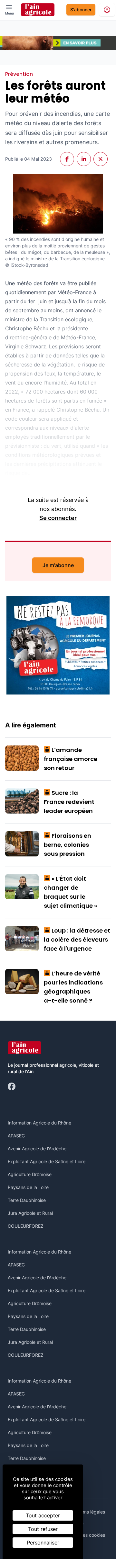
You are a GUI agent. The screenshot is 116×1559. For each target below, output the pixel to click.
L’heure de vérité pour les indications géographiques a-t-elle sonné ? (73, 986)
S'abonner (81, 9)
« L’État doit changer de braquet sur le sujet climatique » (70, 892)
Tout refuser (43, 1529)
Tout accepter (43, 1515)
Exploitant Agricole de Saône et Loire (46, 1161)
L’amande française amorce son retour (70, 759)
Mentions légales (87, 1511)
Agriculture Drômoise (30, 1174)
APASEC (16, 1135)
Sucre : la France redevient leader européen (69, 802)
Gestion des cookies (84, 1535)
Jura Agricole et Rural (30, 1213)
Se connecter (58, 518)
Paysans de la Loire (28, 1187)
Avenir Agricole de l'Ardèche (37, 1148)
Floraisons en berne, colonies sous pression (67, 845)
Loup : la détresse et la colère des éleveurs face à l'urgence (77, 939)
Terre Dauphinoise (27, 1200)
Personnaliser (43, 1542)
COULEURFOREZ (26, 1226)
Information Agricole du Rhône (39, 1122)
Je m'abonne (58, 565)
